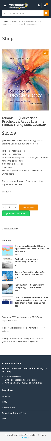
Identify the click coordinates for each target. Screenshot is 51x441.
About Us (6, 396)
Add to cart (28, 207)
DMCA (4, 402)
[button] (45, 53)
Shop (10, 21)
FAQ (4, 418)
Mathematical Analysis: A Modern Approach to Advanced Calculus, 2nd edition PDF (32, 248)
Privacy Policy (8, 407)
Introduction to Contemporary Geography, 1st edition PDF (29, 286)
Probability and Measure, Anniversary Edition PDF (26, 260)
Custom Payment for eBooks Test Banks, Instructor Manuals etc (30, 273)
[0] (45, 5)
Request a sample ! (17, 213)
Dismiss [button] (25, 437)
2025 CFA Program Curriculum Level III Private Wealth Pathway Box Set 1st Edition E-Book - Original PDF (31, 300)
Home (4, 21)
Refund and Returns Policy (14, 413)
